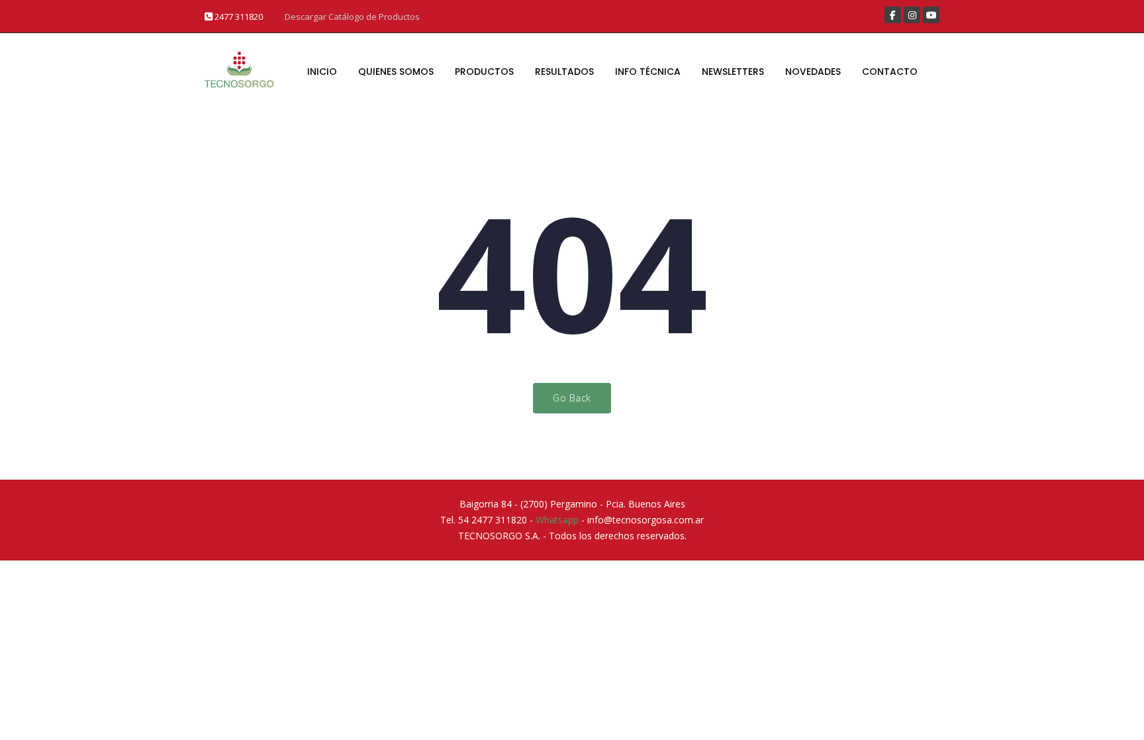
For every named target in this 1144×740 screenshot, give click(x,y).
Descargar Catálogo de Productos (352, 17)
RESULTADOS (564, 71)
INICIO (322, 71)
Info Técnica (648, 71)
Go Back (572, 398)
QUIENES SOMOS (396, 71)
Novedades (813, 71)
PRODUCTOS (484, 71)
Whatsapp (557, 519)
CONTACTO (890, 71)
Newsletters (733, 71)
